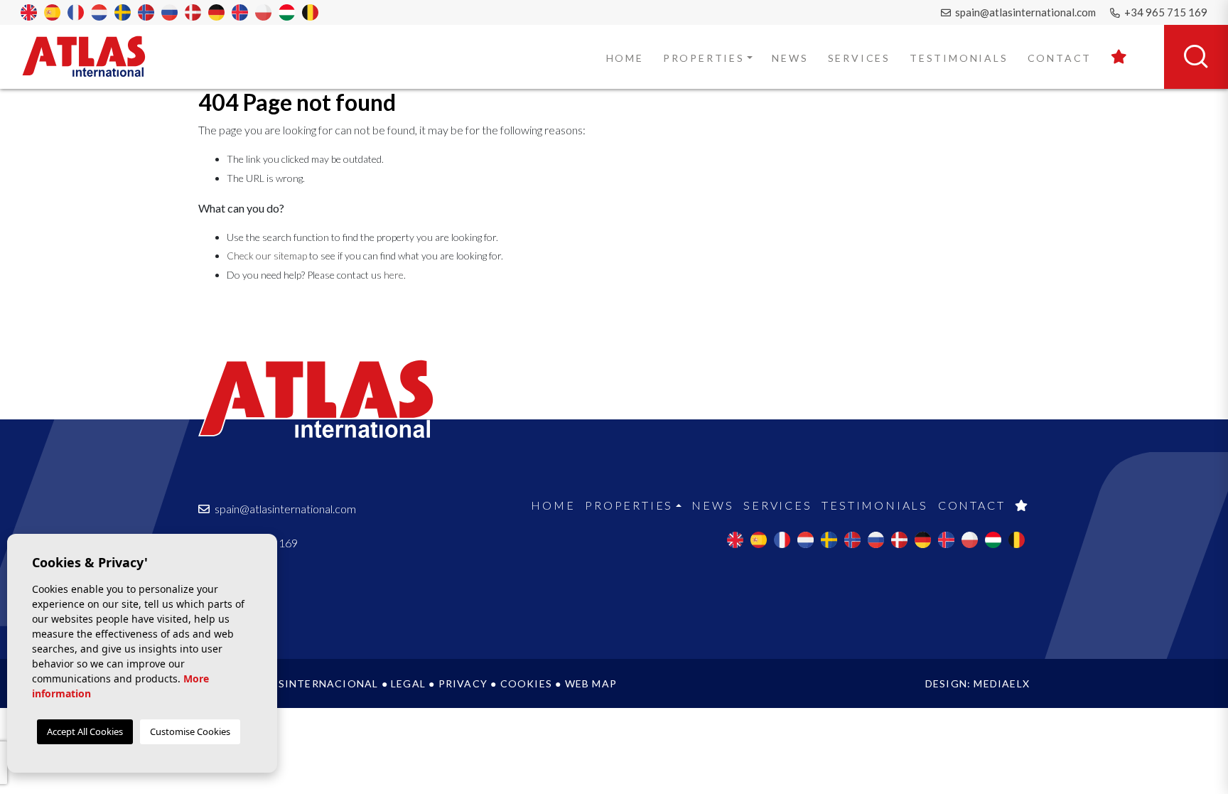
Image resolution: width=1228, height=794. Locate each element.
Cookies (526, 683)
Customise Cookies (190, 731)
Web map (591, 683)
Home (625, 58)
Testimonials (959, 58)
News (790, 58)
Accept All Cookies (85, 731)
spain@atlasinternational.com (1024, 12)
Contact (1060, 58)
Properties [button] (704, 58)
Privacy (463, 683)
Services (859, 58)
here (394, 275)
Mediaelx (1002, 683)
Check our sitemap (267, 256)
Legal (408, 683)
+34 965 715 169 (1164, 12)
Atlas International (93, 56)
